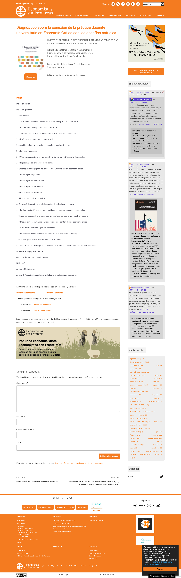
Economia (157, 398)
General (135, 438)
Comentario (22, 383)
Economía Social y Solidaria (61, 523)
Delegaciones (93, 516)
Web (18, 442)
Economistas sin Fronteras (141, 92)
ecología (134, 398)
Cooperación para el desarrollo (62, 529)
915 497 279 (40, 4)
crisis (133, 388)
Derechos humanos (139, 391)
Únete (159, 15)
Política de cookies (107, 575)
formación (156, 435)
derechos (157, 388)
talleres (158, 454)
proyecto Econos (156, 448)
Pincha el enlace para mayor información (157, 562)
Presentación (21, 516)
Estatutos (21, 526)
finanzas (135, 435)
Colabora (19, 546)
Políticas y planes (23, 534)
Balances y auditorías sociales (27, 532)
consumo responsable (139, 385)
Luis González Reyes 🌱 (142, 99)
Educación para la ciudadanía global (64, 520)
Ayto (159, 365)
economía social (138, 408)
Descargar (30, 77)
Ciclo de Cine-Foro (137, 375)
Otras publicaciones (95, 556)
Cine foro (158, 375)
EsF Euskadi (99, 15)
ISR (159, 442)
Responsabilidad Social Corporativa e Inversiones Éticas (70, 526)
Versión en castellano (25, 292)
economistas (135, 401)
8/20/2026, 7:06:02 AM (137, 290)
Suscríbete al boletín (65, 507)
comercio (158, 378)
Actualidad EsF (115, 15)
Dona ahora (82, 507)
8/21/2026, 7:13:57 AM (137, 167)
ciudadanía (134, 378)
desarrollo (135, 395)
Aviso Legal (63, 575)
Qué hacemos (57, 516)
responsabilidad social (154, 451)
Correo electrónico (25, 429)
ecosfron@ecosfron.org (24, 4)
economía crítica (155, 401)
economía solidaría (139, 415)
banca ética (135, 369)
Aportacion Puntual (23, 553)
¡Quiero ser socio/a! (22, 550)
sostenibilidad (145, 454)
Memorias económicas (25, 530)
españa (158, 432)
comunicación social (137, 382)
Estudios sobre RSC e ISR (97, 553)
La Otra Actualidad (137, 445)
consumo (157, 382)
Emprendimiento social (140, 428)
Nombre (20, 416)
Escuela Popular (136, 432)
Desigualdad (157, 395)
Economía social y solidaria (142, 411)
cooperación (157, 385)
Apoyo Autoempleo (139, 362)
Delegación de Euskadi (96, 520)
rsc (133, 454)
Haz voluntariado (45, 507)
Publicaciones (145, 15)
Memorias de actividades (25, 528)
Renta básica (135, 451)
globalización (155, 438)
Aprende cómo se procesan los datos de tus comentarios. (80, 463)
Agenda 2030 (137, 359)
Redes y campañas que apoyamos (27, 539)
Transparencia (21, 523)
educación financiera (138, 418)
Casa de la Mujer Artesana (139, 372)
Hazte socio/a (29, 507)
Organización (21, 520)
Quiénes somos (62, 15)
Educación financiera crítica (140, 422)
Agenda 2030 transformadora (62, 531)
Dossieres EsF (93, 550)
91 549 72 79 (82, 566)
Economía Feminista (139, 405)
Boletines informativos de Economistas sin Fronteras (33, 556)
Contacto (19, 542)
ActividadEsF (93, 559)
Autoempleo (136, 365)
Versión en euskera (54, 292)
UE (132, 458)
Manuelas (157, 445)
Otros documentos (24, 536)
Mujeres (134, 448)
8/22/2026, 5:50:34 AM (138, 102)
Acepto (160, 568)
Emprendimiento (138, 425)
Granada (134, 442)
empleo (158, 422)
